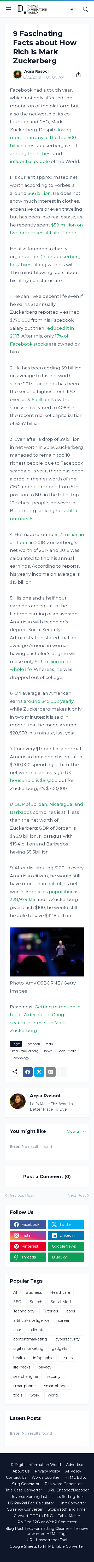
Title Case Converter (23, 1490)
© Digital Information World (35, 1464)
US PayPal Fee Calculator (31, 1503)
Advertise (74, 1464)
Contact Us (16, 1477)
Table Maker (69, 1515)
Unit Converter (72, 1503)
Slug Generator (25, 1484)
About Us (21, 1471)
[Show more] (62, 1072)
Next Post (76, 1195)
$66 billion (39, 193)
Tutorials (50, 1311)
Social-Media (67, 1051)
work (35, 1395)
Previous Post (21, 1195)
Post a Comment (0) (47, 1176)
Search (36, 1301)
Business (34, 1292)
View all (73, 1131)
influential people (30, 161)
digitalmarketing (28, 1348)
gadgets (59, 1348)
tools (17, 1395)
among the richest (31, 153)
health (19, 1357)
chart (18, 1329)
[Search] (85, 9)
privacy (45, 1367)
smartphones (56, 1386)
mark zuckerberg (25, 1051)
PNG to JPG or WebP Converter (47, 1522)
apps (70, 1311)
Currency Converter (25, 1509)
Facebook (33, 1044)
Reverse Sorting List (28, 1496)
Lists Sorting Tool (68, 1496)
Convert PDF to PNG (33, 1515)
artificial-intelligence (31, 1320)
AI (15, 1292)
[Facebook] (28, 1072)
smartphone (24, 1386)
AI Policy (73, 1471)
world (53, 1395)
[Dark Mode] (73, 9)
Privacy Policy (47, 1471)
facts (49, 1044)
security (53, 1376)
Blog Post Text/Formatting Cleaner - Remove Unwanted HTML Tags (47, 1531)
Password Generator (63, 1484)
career (63, 1320)
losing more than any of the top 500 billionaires (43, 137)
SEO (17, 1301)
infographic (43, 1357)
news (48, 1051)
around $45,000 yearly (48, 701)
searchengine (25, 1376)
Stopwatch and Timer (67, 1509)
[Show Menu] (9, 9)
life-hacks (21, 1367)
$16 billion (38, 399)
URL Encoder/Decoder (68, 1490)
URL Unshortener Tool (47, 1540)
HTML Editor (76, 1477)
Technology (20, 1058)
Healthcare (60, 1292)
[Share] (76, 74)
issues (67, 1357)
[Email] (51, 1072)
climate (38, 1329)
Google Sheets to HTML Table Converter (47, 1546)
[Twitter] (39, 1072)
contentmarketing (30, 1339)
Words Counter (45, 1477)
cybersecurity (67, 1339)
